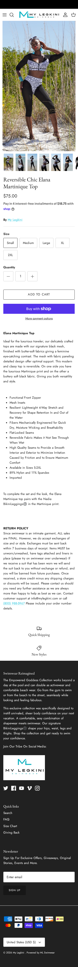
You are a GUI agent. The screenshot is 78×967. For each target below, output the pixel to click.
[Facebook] (13, 788)
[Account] (64, 14)
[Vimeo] (29, 788)
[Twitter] (5, 788)
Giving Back (11, 832)
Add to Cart (39, 294)
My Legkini (15, 219)
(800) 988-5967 (14, 603)
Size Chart (10, 826)
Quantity (9, 267)
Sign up (14, 890)
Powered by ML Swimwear (41, 952)
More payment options (39, 318)
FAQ (6, 819)
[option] (39, 86)
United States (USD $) (21, 942)
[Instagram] (37, 788)
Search (7, 813)
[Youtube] (21, 788)
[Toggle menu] (4, 14)
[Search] (13, 14)
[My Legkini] (39, 15)
